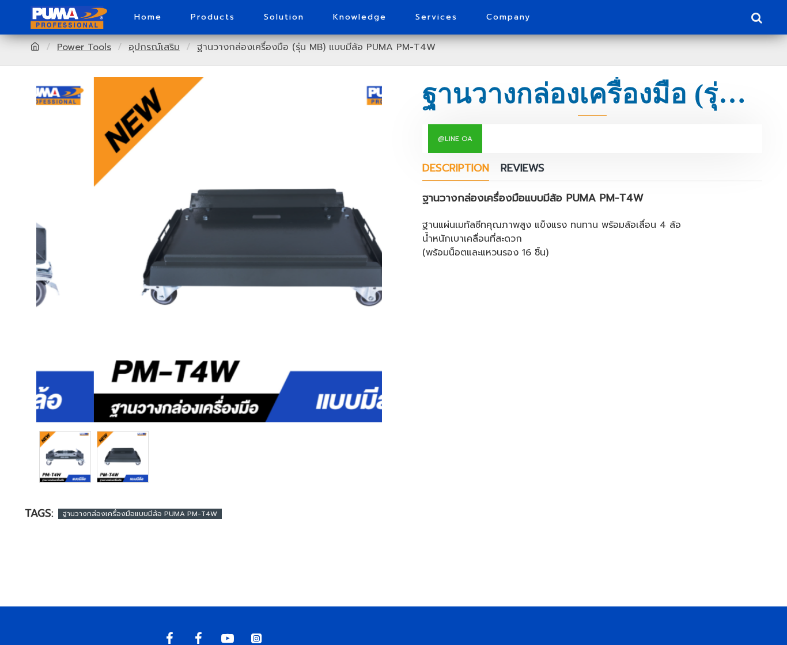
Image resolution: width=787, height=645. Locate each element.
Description (455, 169)
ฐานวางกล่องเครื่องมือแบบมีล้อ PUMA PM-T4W (140, 514)
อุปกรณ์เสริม (154, 47)
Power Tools (84, 47)
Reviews (522, 169)
